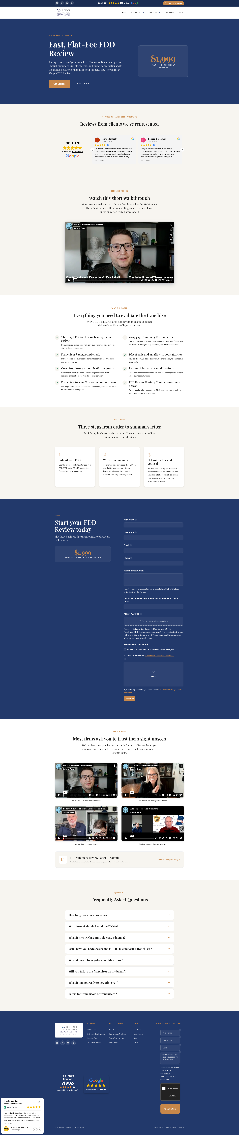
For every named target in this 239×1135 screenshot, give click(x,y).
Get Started (59, 83)
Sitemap (181, 1128)
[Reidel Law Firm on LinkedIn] (57, 3)
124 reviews (17, 1103)
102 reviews (77, 151)
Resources (170, 12)
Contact (181, 12)
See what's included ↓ (82, 84)
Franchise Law (114, 1030)
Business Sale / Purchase (96, 1034)
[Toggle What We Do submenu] (143, 13)
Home (124, 12)
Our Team (153, 12)
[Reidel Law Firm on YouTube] (67, 3)
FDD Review (91, 1030)
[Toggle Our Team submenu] (160, 13)
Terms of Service (171, 1128)
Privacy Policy (158, 1128)
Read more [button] (99, 160)
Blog (135, 1038)
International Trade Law (118, 1034)
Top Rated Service (67, 1077)
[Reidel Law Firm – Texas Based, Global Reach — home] (64, 12)
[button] (182, 150)
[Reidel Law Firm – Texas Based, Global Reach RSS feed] (72, 3)
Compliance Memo (94, 1042)
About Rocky (138, 1034)
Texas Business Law (116, 1038)
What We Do (135, 12)
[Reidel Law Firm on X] (62, 3)
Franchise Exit (92, 1038)
